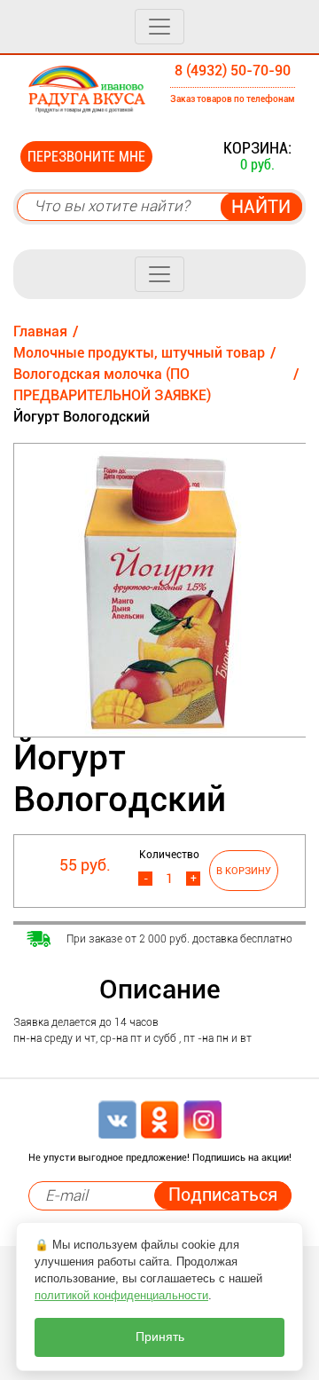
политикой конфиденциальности (121, 1295)
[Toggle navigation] (159, 26)
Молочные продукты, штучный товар (139, 352)
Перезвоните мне (86, 156)
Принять (160, 1337)
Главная (40, 331)
